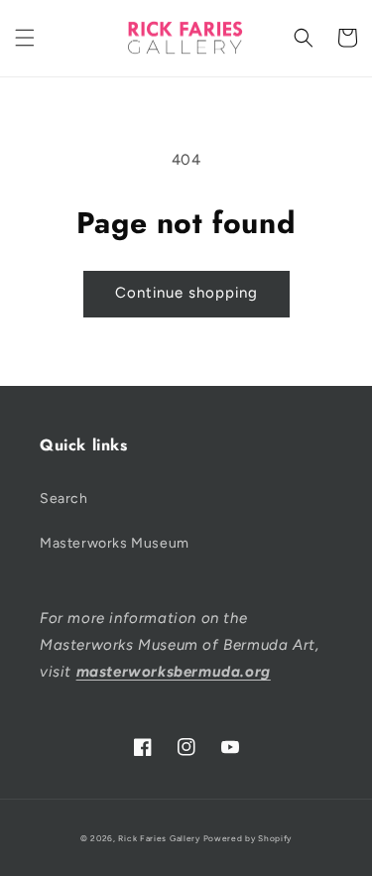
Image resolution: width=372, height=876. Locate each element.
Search (64, 498)
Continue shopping (186, 293)
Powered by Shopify (248, 838)
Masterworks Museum (114, 543)
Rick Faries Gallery (158, 838)
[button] (25, 38)
